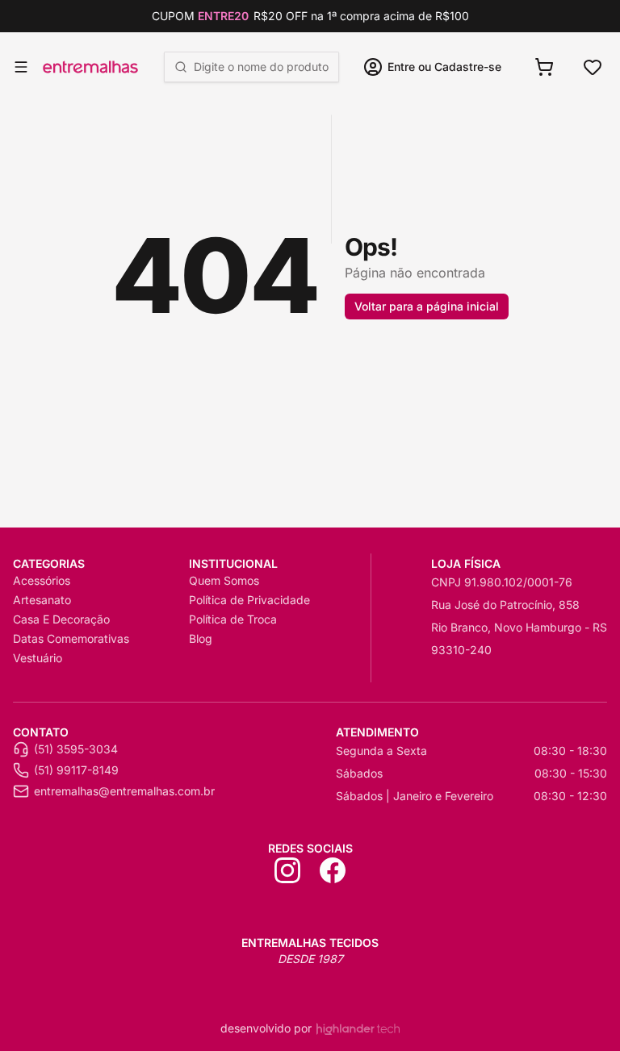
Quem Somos (224, 580)
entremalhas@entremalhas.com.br (124, 791)
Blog (200, 638)
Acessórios (41, 580)
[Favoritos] (592, 66)
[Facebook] (333, 870)
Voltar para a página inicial (426, 306)
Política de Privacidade (249, 600)
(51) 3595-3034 (76, 749)
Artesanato (42, 600)
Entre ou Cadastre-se (444, 66)
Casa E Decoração (61, 619)
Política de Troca (233, 619)
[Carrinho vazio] (544, 66)
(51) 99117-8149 (76, 770)
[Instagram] (287, 870)
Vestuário (37, 658)
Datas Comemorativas (71, 638)
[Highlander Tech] (358, 1029)
